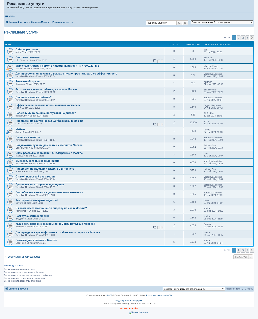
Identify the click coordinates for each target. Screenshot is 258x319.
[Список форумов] (5, 4)
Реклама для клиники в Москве (36, 240)
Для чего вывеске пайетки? (34, 97)
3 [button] (243, 38)
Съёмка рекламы (27, 49)
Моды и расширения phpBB (129, 300)
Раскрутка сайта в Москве (32, 215)
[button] (252, 37)
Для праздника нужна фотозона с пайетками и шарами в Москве (58, 232)
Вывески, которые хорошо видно (37, 160)
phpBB (109, 295)
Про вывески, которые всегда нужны (40, 184)
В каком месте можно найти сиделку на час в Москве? (51, 208)
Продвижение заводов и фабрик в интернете (45, 168)
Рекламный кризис (28, 81)
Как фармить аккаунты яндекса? (37, 200)
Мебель (20, 129)
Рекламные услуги (21, 32)
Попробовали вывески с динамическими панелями (49, 192)
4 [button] (247, 38)
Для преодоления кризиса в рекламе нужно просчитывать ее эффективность (66, 73)
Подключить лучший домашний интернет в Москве (49, 145)
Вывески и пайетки (28, 137)
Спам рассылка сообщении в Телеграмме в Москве (49, 152)
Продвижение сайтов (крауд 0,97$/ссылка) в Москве (49, 120)
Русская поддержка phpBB (159, 295)
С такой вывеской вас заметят (35, 176)
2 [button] (238, 38)
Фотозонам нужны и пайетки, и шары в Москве (46, 89)
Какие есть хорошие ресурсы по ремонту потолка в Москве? (55, 223)
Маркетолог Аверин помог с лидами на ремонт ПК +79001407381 (57, 65)
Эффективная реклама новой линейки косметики (48, 105)
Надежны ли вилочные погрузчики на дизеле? (46, 112)
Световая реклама (28, 57)
